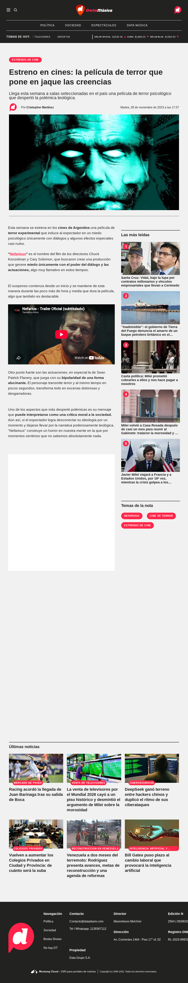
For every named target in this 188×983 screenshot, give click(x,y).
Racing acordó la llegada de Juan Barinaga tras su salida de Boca (36, 794)
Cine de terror (161, 515)
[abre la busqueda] (15, 10)
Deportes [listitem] (54, 37)
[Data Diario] (178, 10)
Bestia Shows (53, 939)
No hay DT (51, 947)
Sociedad (50, 930)
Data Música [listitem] (137, 25)
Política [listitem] (47, 25)
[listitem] (110, 37)
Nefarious (18, 254)
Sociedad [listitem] (73, 25)
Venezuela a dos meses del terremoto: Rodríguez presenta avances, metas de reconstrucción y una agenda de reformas (93, 865)
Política (48, 921)
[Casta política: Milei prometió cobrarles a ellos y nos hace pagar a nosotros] (150, 356)
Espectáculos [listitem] (103, 25)
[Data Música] (94, 10)
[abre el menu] (8, 10)
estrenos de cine (137, 525)
